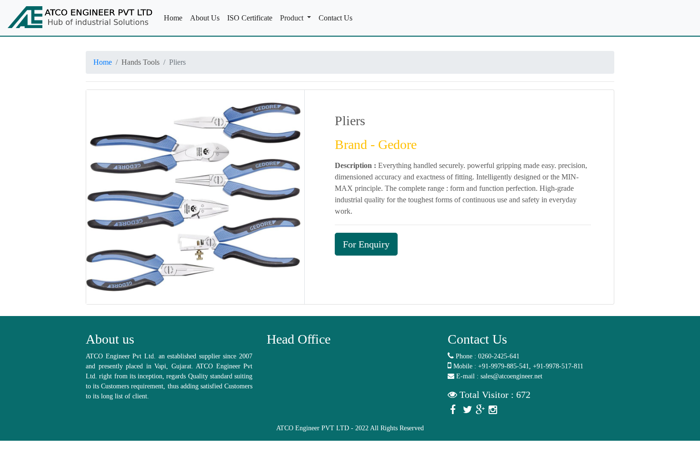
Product (292, 18)
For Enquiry (366, 244)
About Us (206, 18)
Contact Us (337, 18)
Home (175, 18)
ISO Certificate (251, 18)
